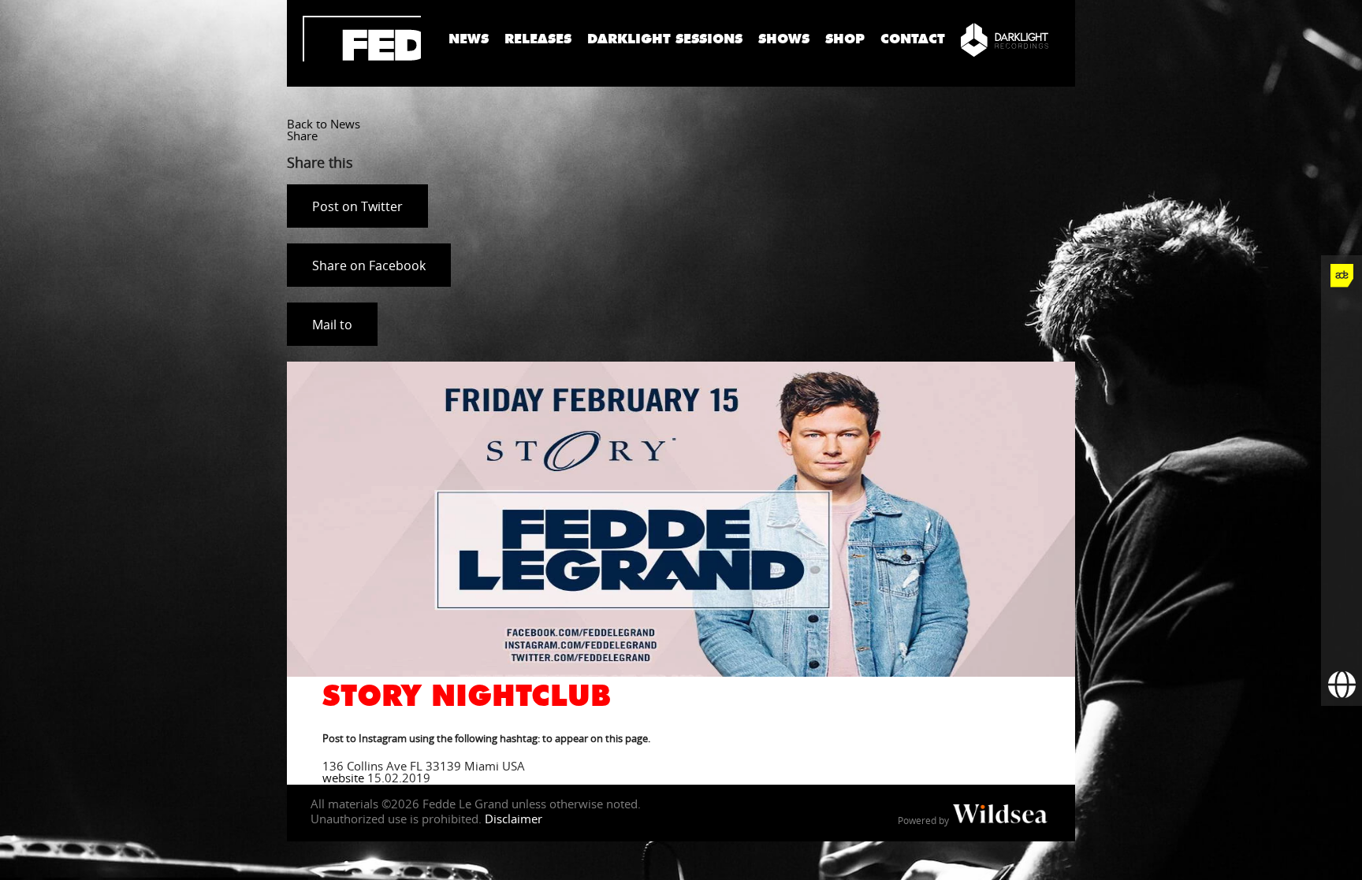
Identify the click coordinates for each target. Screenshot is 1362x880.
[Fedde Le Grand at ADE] (1341, 275)
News (468, 39)
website (343, 777)
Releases (537, 39)
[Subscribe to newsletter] (1341, 644)
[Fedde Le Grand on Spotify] (1341, 521)
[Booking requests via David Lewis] (1341, 685)
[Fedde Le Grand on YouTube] (1341, 439)
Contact (912, 39)
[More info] (1341, 603)
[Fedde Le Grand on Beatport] (1341, 562)
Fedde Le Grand (362, 38)
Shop (845, 39)
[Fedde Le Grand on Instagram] (1341, 398)
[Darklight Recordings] (1004, 39)
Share (302, 135)
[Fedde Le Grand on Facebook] (1341, 316)
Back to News (323, 124)
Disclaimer (513, 818)
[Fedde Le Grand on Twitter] (1341, 357)
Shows (783, 39)
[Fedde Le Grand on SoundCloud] (1341, 480)
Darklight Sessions (664, 39)
